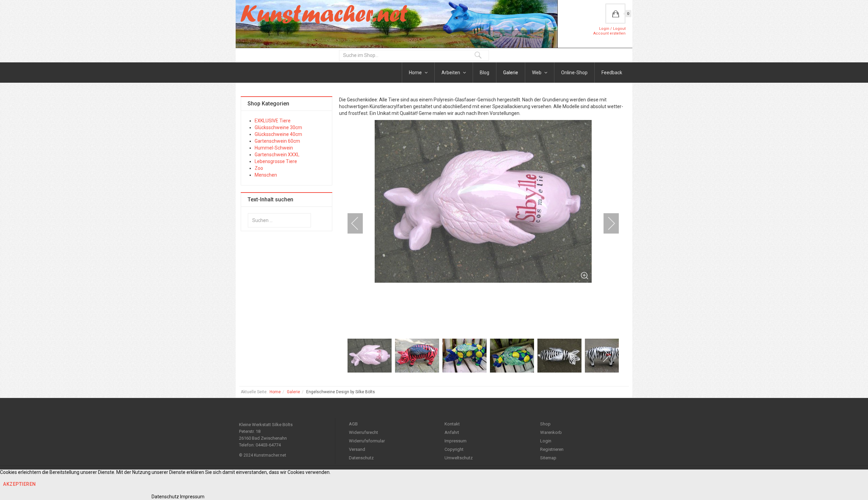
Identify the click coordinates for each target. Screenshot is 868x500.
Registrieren (552, 449)
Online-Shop (574, 72)
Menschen (266, 175)
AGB (353, 423)
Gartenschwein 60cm (277, 141)
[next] (607, 223)
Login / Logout (612, 28)
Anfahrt (452, 432)
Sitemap (548, 457)
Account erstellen (609, 33)
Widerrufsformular (367, 440)
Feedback (611, 72)
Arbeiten (451, 72)
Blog (484, 72)
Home (416, 72)
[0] (615, 13)
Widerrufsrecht (363, 432)
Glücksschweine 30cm (278, 127)
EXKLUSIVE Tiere (273, 120)
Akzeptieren (19, 484)
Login (545, 440)
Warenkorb (551, 432)
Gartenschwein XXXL (277, 154)
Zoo (259, 168)
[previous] (359, 223)
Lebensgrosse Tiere (276, 161)
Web (537, 72)
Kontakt (452, 423)
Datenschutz (361, 457)
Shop (545, 423)
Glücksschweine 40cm (278, 134)
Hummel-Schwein (274, 148)
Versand (357, 449)
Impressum (456, 440)
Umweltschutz (459, 457)
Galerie (510, 72)
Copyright (454, 449)
